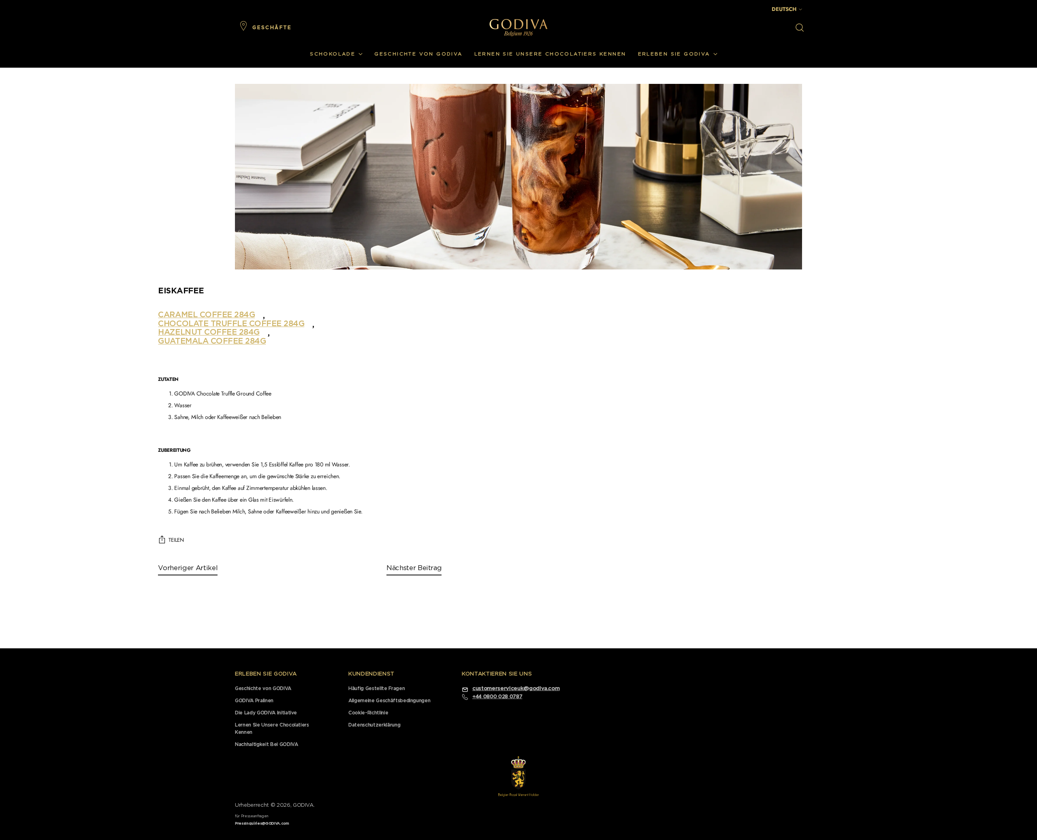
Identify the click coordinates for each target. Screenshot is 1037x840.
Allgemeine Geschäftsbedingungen (389, 700)
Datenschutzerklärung (374, 724)
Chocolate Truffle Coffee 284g (231, 324)
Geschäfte (272, 27)
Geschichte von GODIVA (263, 688)
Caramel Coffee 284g (206, 315)
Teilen (176, 540)
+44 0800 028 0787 (497, 696)
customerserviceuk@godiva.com (515, 688)
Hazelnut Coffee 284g (208, 332)
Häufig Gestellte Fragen (376, 688)
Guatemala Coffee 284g (212, 341)
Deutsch (784, 9)
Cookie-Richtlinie (368, 712)
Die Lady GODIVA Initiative (266, 712)
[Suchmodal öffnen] (800, 27)
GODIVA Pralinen (254, 700)
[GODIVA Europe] (518, 27)
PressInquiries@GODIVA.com (262, 823)
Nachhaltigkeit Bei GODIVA (266, 744)
